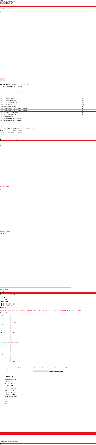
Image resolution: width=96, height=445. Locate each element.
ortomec (56, 310)
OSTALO (37, 5)
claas (6, 139)
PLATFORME (3, 5)
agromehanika (2, 310)
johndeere (14, 139)
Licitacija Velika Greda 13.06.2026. (5, 231)
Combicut (19, 310)
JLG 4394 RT (13, 332)
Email (6, 400)
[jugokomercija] (3, 1)
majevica (50, 310)
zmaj (27, 139)
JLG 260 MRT (13, 351)
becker (12, 310)
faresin (24, 310)
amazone (2, 139)
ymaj (77, 310)
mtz (53, 310)
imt (11, 139)
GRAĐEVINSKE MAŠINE (28, 5)
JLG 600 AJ (13, 361)
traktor (24, 139)
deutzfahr (22, 310)
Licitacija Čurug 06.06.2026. (4, 289)
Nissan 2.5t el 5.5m (14, 342)
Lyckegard (46, 310)
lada (43, 310)
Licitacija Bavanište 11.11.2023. (7, 8)
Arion (10, 310)
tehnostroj (21, 139)
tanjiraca (17, 139)
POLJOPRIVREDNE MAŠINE (15, 5)
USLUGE (44, 5)
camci (14, 310)
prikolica (58, 310)
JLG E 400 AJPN (14, 322)
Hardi (32, 310)
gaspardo (8, 139)
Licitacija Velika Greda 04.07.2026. (5, 186)
